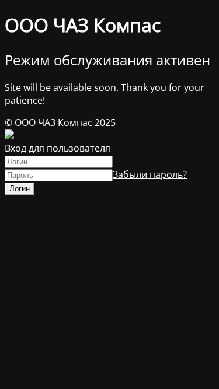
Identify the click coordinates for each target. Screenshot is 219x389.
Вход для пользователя (57, 148)
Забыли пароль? (150, 174)
